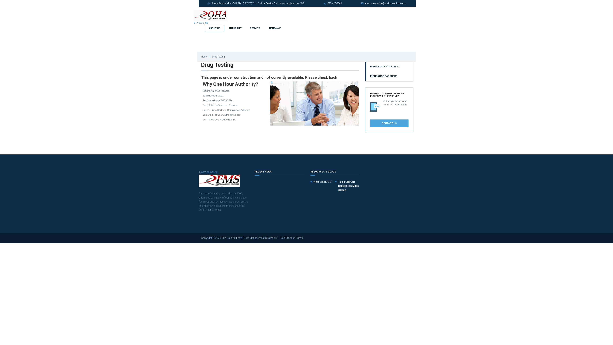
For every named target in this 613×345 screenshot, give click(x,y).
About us (214, 28)
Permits (255, 28)
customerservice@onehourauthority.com (386, 3)
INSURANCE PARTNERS (383, 76)
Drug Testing (218, 56)
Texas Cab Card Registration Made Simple (348, 186)
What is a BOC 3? (323, 181)
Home (204, 56)
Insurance (275, 28)
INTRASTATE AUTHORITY (385, 66)
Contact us (389, 123)
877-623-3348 (335, 3)
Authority (235, 28)
